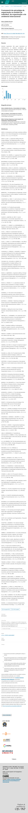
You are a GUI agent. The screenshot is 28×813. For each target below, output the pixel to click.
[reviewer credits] (7, 753)
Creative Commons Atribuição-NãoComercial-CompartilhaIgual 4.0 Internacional (12, 781)
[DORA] (7, 748)
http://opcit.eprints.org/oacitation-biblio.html (12, 706)
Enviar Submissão (7, 715)
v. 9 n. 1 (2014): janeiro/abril (16, 6)
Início (2, 6)
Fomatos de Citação (6, 628)
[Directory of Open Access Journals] (6, 736)
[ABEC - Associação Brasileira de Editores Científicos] (7, 742)
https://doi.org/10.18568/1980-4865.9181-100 (14, 33)
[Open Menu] (2, 2)
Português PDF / (6, 609)
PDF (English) (16, 609)
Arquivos (7, 6)
